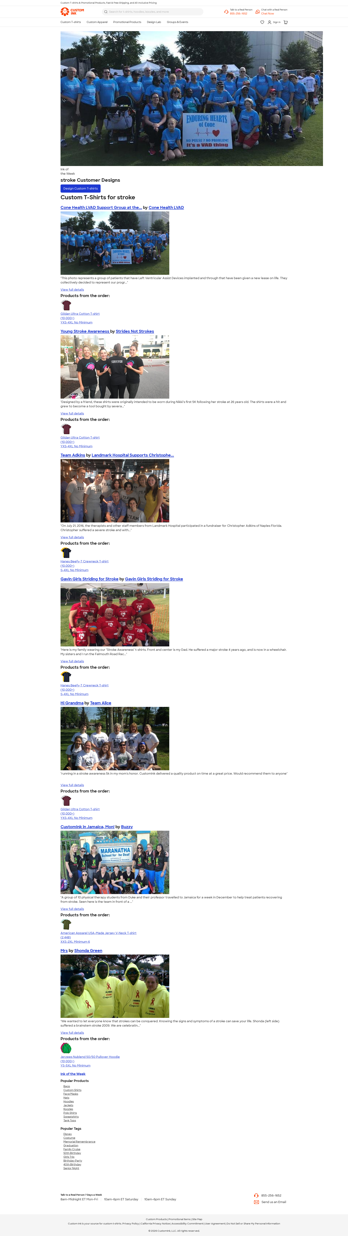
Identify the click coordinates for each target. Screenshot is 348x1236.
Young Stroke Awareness (85, 331)
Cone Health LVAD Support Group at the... (101, 207)
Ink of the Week (73, 1074)
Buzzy (127, 826)
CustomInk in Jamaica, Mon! (88, 826)
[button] (274, 14)
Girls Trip (68, 1157)
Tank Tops (69, 1120)
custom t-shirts (112, 1223)
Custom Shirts (72, 1090)
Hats (66, 1097)
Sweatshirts (71, 1116)
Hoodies (68, 1101)
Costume (69, 1138)
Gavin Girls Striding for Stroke (90, 579)
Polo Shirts (70, 1113)
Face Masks (70, 1094)
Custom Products (156, 1219)
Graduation (70, 1145)
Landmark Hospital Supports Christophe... (133, 455)
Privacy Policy (130, 1223)
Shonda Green (88, 950)
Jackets (68, 1105)
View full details (72, 290)
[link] (72, 11)
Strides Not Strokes (135, 331)
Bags (66, 1086)
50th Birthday (72, 1153)
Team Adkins (73, 455)
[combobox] (152, 11)
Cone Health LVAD (166, 207)
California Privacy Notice (155, 1223)
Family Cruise (71, 1149)
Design (80, 188)
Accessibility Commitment (187, 1223)
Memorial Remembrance (79, 1141)
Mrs (64, 950)
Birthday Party (72, 1160)
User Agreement (215, 1223)
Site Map (197, 1219)
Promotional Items (179, 1219)
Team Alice (100, 703)
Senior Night (71, 1168)
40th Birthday (72, 1164)
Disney (67, 1134)
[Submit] (106, 11)
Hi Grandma (72, 703)
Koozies (68, 1109)
